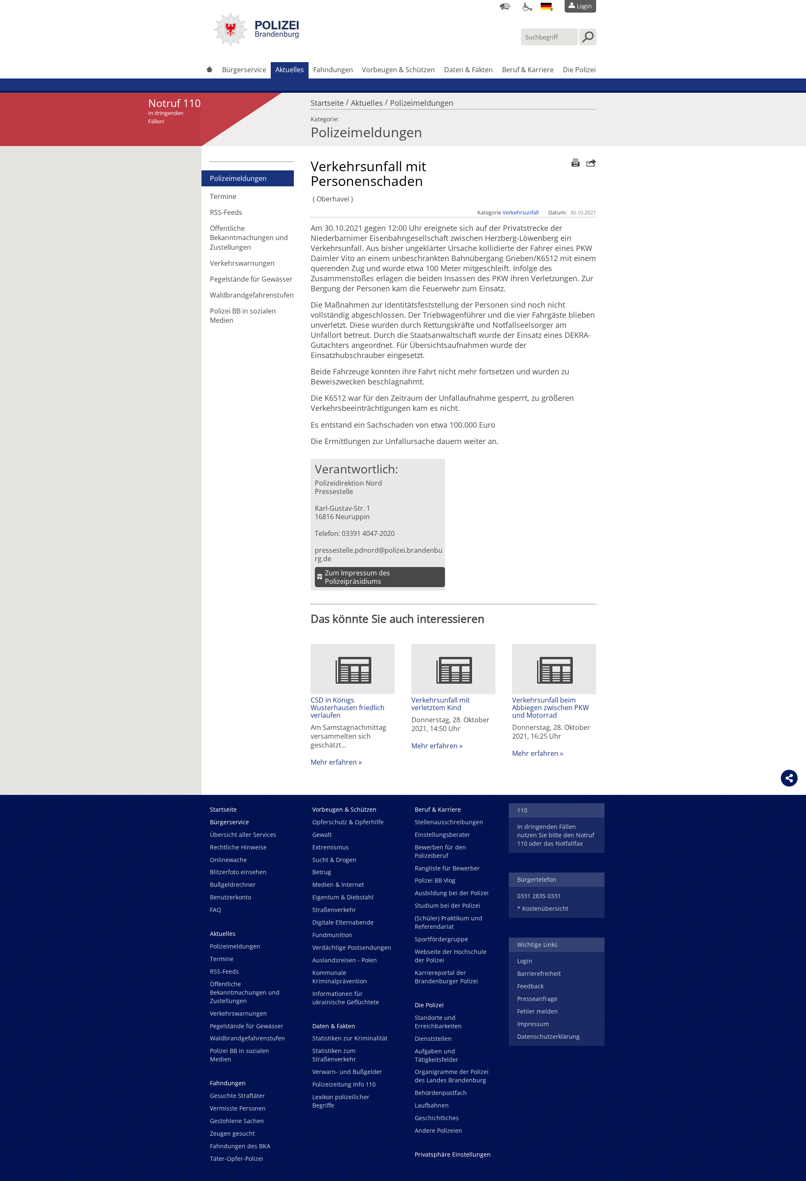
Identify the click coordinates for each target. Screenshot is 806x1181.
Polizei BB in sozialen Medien (243, 315)
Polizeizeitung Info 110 (344, 1084)
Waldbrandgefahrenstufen (252, 295)
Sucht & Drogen (334, 860)
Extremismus (330, 847)
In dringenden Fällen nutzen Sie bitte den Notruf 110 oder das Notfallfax (555, 835)
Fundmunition (332, 935)
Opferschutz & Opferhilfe (348, 822)
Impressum (533, 1024)
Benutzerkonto (230, 897)
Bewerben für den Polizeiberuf (440, 851)
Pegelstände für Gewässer (251, 279)
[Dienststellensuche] (505, 6)
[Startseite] (209, 70)
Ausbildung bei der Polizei (452, 893)
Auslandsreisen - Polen (344, 960)
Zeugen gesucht (232, 1133)
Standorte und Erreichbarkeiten (438, 1022)
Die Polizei (579, 69)
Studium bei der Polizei (447, 905)
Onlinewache (228, 860)
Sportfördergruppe (441, 939)
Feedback (530, 986)
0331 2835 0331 (539, 896)
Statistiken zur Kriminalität (349, 1038)
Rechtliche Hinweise (238, 847)
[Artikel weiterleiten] (589, 163)
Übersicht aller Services (243, 835)
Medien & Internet (338, 884)
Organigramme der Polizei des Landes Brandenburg (452, 1076)
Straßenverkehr (334, 910)
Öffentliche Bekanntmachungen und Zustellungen (249, 237)
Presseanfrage (537, 999)
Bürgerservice (244, 69)
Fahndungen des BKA (240, 1146)
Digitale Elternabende (343, 922)
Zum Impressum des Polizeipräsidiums (357, 577)
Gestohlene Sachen (237, 1121)
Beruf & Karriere (528, 69)
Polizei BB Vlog (435, 880)
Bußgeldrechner (233, 884)
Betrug (321, 872)
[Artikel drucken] (574, 163)
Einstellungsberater (442, 835)
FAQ (215, 910)
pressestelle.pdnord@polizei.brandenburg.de (378, 554)
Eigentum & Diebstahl (343, 897)
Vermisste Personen (238, 1108)
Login (524, 961)
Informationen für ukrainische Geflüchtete (345, 998)
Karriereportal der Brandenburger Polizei (446, 977)
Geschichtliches (437, 1118)
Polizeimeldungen (421, 101)
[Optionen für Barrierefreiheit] (525, 6)
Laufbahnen (432, 1105)
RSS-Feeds (226, 212)
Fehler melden (537, 1011)
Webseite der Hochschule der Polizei (451, 956)
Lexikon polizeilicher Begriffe (340, 1101)
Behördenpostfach (441, 1093)
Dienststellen (433, 1039)
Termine (223, 196)
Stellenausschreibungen (449, 822)
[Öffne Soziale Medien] (789, 778)
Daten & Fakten (468, 69)
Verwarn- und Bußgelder (347, 1072)
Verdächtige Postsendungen (351, 947)
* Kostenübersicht (542, 908)
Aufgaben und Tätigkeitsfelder (436, 1055)
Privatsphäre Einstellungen (453, 1154)
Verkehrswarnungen (242, 263)
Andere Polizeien (438, 1130)
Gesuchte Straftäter (237, 1096)
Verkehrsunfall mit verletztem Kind (440, 703)
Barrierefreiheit (539, 973)
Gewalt (322, 835)
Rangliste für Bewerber (447, 868)
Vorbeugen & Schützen (398, 69)
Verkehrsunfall (520, 212)
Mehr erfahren (334, 762)
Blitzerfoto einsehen (238, 872)
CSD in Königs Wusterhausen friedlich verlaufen (348, 707)
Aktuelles (289, 69)
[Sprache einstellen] (546, 6)
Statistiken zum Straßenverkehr (334, 1055)
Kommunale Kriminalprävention (339, 977)
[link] (256, 44)
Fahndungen (333, 69)
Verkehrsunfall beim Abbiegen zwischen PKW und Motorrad (550, 707)
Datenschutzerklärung (548, 1036)
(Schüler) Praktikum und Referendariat (448, 922)
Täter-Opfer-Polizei (236, 1159)
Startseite (327, 101)
